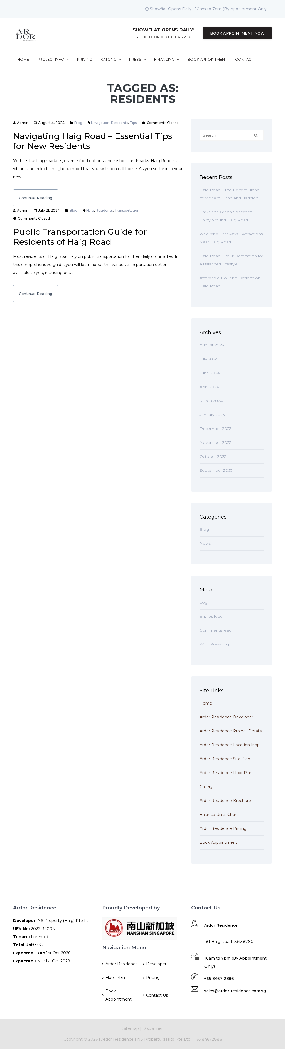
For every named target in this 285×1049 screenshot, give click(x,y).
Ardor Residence (121, 963)
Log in (206, 602)
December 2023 (216, 428)
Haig (90, 210)
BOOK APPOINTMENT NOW (237, 33)
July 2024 (209, 358)
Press (135, 59)
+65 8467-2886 (219, 978)
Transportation (126, 210)
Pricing (84, 59)
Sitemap (130, 1028)
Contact (244, 59)
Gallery (206, 786)
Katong (108, 59)
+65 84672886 (208, 1039)
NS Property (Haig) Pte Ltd (163, 1039)
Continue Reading (35, 197)
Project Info (51, 59)
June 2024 (210, 372)
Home (23, 59)
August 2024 (212, 345)
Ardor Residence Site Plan (225, 758)
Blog (78, 123)
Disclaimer (152, 1028)
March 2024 (211, 400)
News (205, 543)
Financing (164, 59)
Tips (133, 123)
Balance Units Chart (219, 814)
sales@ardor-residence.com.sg (235, 990)
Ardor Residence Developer (226, 717)
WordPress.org (214, 644)
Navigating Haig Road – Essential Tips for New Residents (92, 141)
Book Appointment (207, 59)
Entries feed (211, 616)
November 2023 (216, 442)
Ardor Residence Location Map (230, 744)
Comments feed (216, 630)
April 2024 (209, 386)
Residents (119, 123)
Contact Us (157, 995)
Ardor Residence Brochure (225, 800)
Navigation (100, 123)
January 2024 (212, 414)
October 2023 (213, 456)
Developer (156, 963)
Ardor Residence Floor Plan (226, 772)
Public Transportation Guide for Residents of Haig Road (80, 237)
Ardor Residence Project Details (231, 730)
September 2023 (216, 470)
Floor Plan (115, 977)
